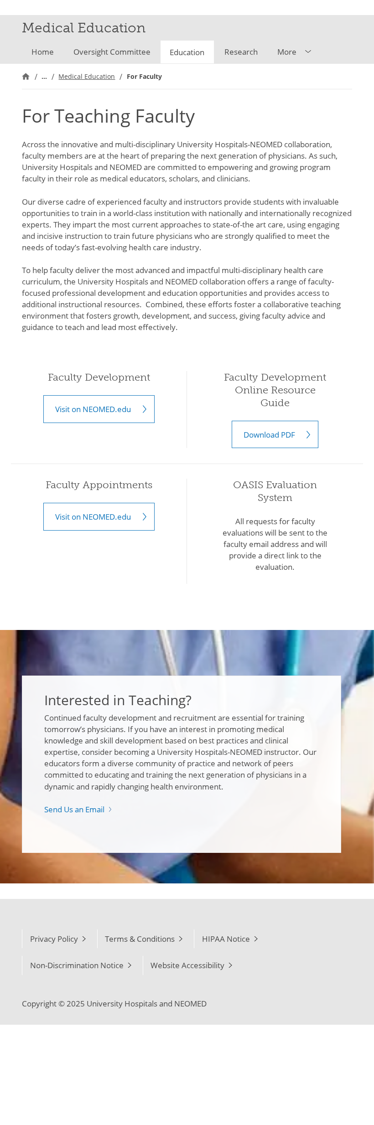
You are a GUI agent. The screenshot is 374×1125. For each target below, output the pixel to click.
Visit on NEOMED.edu (93, 409)
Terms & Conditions (140, 939)
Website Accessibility (187, 965)
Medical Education (86, 76)
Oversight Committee (112, 51)
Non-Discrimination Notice (77, 965)
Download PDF (269, 434)
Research (241, 51)
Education (187, 52)
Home (42, 51)
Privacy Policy (54, 939)
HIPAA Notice (226, 939)
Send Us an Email (74, 809)
